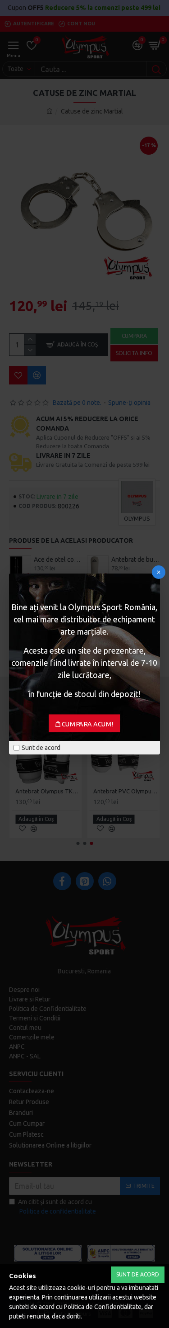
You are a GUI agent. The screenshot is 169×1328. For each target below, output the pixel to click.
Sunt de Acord (137, 1274)
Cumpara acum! (88, 724)
